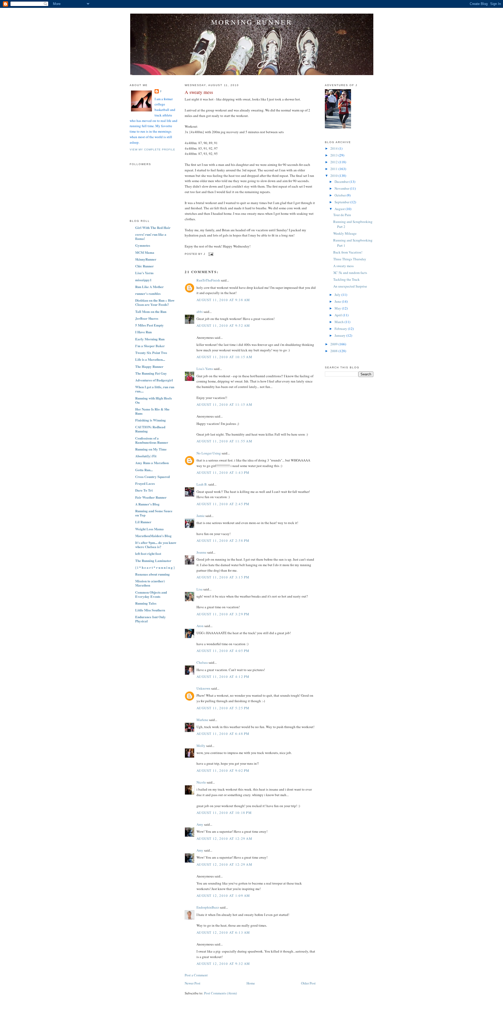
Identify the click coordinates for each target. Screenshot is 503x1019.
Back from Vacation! (347, 252)
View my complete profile (152, 149)
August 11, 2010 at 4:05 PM (223, 650)
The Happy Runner (149, 366)
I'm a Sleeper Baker (150, 345)
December (342, 181)
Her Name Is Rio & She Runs (152, 411)
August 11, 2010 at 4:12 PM (223, 676)
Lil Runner (143, 521)
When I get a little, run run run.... (154, 388)
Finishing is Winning (150, 420)
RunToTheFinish (208, 280)
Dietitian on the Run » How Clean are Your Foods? (154, 302)
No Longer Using (208, 453)
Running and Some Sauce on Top (153, 512)
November (342, 188)
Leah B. (201, 484)
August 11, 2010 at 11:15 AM (224, 404)
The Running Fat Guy (151, 373)
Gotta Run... (144, 469)
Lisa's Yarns (144, 272)
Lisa (199, 589)
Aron (200, 625)
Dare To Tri (144, 490)
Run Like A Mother (149, 286)
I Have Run (143, 331)
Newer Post (192, 983)
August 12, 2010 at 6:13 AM (223, 932)
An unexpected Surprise (350, 286)
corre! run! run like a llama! (150, 236)
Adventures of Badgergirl (154, 380)
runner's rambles (148, 293)
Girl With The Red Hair (153, 227)
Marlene (202, 719)
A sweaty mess (199, 92)
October (341, 195)
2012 (334, 162)
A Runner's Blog (147, 504)
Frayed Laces (145, 483)
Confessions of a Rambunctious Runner (151, 440)
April (339, 315)
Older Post (308, 983)
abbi (199, 311)
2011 (334, 168)
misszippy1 (143, 279)
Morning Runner (251, 22)
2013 (334, 155)
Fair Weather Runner (151, 497)
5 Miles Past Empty (149, 325)
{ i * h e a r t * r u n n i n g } (155, 567)
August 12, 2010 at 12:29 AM (224, 838)
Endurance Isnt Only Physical (150, 618)
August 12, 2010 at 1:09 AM (223, 895)
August (340, 208)
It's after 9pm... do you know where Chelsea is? (155, 544)
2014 (334, 148)
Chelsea (202, 662)
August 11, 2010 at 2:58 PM (223, 540)
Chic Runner (144, 265)
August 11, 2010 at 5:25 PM (223, 708)
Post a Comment (196, 975)
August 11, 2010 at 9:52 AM (223, 325)
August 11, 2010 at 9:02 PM (223, 770)
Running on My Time (151, 449)
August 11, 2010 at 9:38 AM (223, 299)
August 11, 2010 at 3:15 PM (223, 577)
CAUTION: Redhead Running (150, 429)
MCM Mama (144, 252)
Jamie (200, 515)
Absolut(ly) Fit (145, 455)
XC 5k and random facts (350, 272)
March (340, 321)
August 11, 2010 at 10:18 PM (224, 812)
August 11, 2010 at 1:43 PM (223, 472)
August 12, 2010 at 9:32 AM (223, 963)
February (341, 328)
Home (251, 983)
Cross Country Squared (152, 476)
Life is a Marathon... (150, 359)
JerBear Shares (146, 318)
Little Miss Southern (150, 609)
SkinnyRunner (145, 259)
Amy (199, 824)
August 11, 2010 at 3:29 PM (223, 614)
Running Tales (145, 603)
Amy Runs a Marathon (152, 462)
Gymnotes (142, 245)
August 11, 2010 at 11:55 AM (224, 441)
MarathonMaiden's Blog (153, 535)
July (338, 294)
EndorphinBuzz (207, 907)
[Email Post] (210, 254)
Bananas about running (152, 574)
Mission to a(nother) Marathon (150, 583)
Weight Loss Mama (149, 528)
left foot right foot (148, 553)
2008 (334, 350)
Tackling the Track (346, 279)
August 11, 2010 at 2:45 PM (223, 504)
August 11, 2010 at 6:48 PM (223, 733)
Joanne (201, 552)
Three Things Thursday (349, 259)
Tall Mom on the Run (150, 311)
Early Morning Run (150, 338)
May (338, 308)
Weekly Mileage (345, 233)
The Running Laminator (153, 560)
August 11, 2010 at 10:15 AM (224, 356)
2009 (334, 344)
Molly (200, 745)
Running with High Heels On (153, 400)
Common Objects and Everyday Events (151, 594)
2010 (334, 175)
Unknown (203, 688)
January (340, 335)
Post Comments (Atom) (220, 993)
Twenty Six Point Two (151, 352)
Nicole (201, 782)
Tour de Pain (342, 214)
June (338, 301)
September (342, 202)
